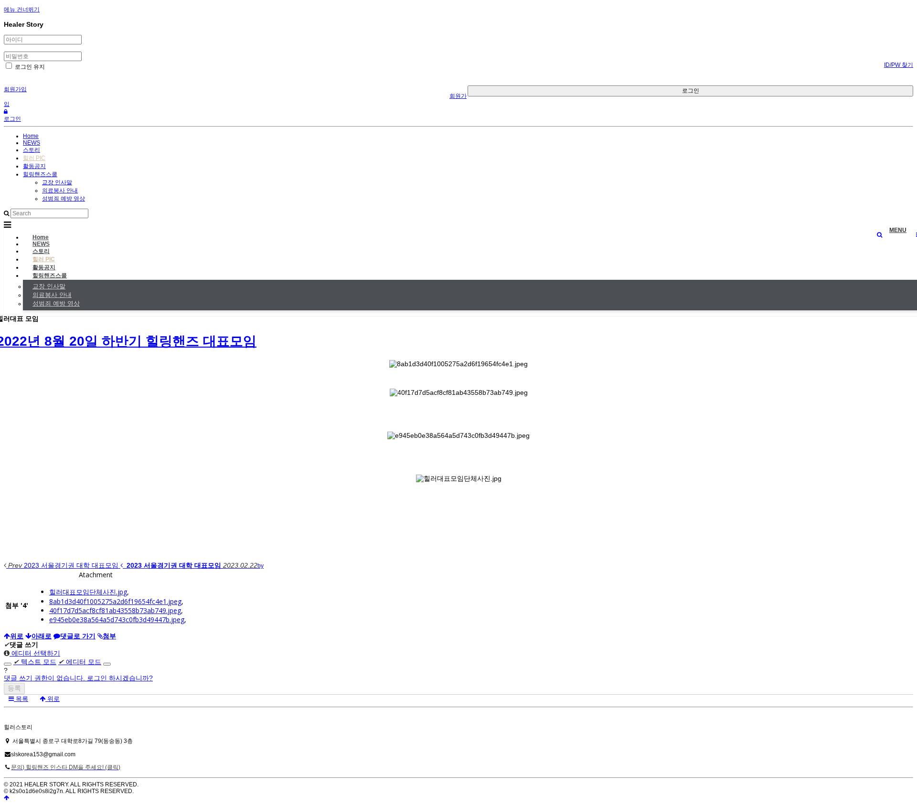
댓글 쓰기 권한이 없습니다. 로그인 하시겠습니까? (78, 678)
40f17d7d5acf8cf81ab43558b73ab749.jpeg (115, 610)
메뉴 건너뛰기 (22, 9)
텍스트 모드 (34, 662)
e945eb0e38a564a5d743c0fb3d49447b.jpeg (116, 619)
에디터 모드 (79, 662)
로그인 (690, 90)
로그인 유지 (29, 67)
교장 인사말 (57, 182)
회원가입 (15, 89)
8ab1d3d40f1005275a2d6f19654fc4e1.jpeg (115, 601)
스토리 (31, 150)
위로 (52, 698)
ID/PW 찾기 (898, 65)
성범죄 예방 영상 (63, 198)
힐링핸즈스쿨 (40, 174)
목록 (21, 698)
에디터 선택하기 (35, 653)
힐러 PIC (34, 158)
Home (31, 136)
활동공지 (34, 166)
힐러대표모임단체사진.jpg (88, 591)
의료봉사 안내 (60, 190)
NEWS (31, 142)
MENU (897, 230)
